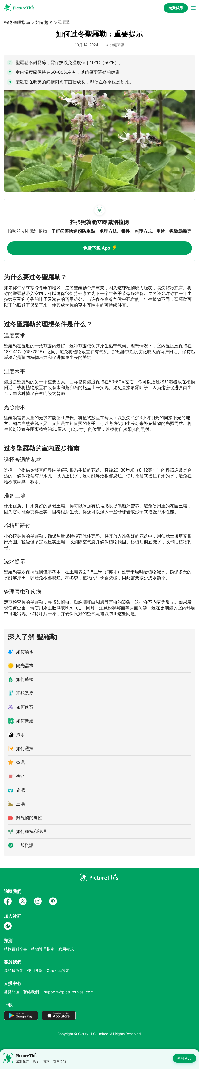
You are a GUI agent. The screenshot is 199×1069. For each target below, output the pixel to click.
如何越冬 (44, 22)
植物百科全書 (15, 949)
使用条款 (35, 970)
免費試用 (175, 8)
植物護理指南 (17, 22)
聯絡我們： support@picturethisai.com (58, 991)
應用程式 (66, 949)
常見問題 (11, 991)
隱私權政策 (13, 970)
